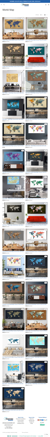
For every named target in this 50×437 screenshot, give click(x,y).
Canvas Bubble (7, 432)
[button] (41, 15)
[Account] (46, 4)
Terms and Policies (25, 432)
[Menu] (1, 4)
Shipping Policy (20, 423)
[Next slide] (23, 28)
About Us (32, 418)
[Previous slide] (4, 28)
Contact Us (31, 421)
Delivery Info (31, 420)
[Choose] (23, 37)
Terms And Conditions (20, 418)
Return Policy (21, 421)
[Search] (4, 4)
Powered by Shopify (14, 432)
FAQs (31, 423)
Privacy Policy (21, 420)
